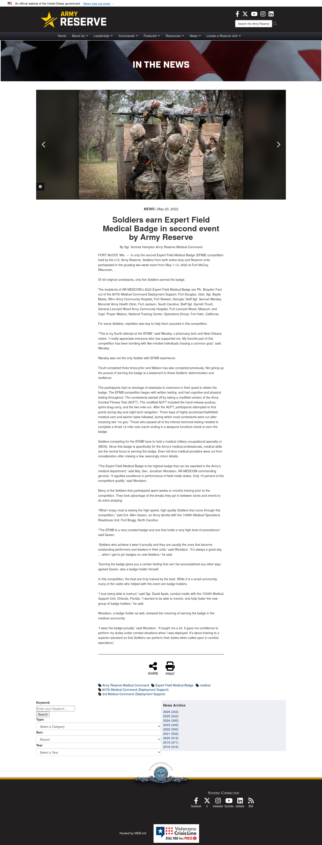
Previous (43, 144)
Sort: (39, 732)
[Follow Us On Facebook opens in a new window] (196, 802)
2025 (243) (171, 716)
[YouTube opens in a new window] (254, 13)
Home (62, 36)
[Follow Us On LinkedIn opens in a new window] (239, 802)
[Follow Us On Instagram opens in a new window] (217, 802)
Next (278, 144)
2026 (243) (171, 711)
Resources (173, 36)
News (193, 36)
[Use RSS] (250, 802)
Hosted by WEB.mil (133, 833)
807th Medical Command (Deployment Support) (135, 689)
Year (39, 745)
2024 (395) (171, 720)
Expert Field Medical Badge (174, 685)
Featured (150, 36)
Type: (40, 719)
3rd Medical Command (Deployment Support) (133, 694)
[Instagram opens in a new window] (262, 13)
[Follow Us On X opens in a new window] (207, 802)
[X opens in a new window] (245, 13)
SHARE (153, 673)
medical (205, 685)
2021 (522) (171, 733)
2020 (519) (171, 738)
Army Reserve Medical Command (125, 685)
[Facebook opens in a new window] (237, 13)
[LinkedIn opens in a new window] (271, 13)
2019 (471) (171, 742)
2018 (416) (171, 746)
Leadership (101, 36)
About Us (78, 36)
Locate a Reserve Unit (222, 36)
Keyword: (43, 702)
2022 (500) (171, 729)
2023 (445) (171, 725)
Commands (126, 36)
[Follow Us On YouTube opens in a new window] (228, 802)
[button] (99, 3)
